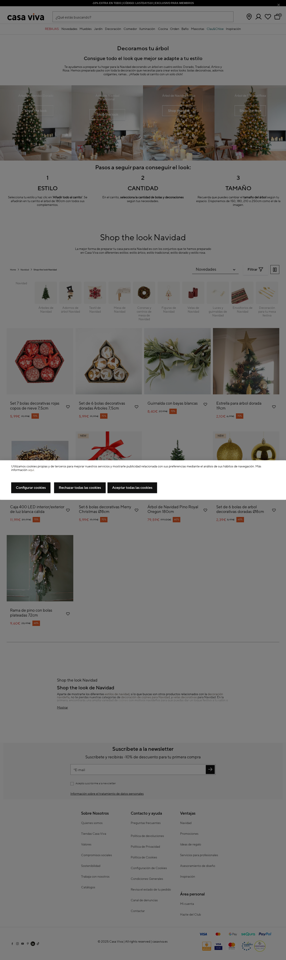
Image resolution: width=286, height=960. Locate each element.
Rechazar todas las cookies (80, 487)
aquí (31, 470)
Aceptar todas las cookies (132, 487)
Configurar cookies (31, 487)
